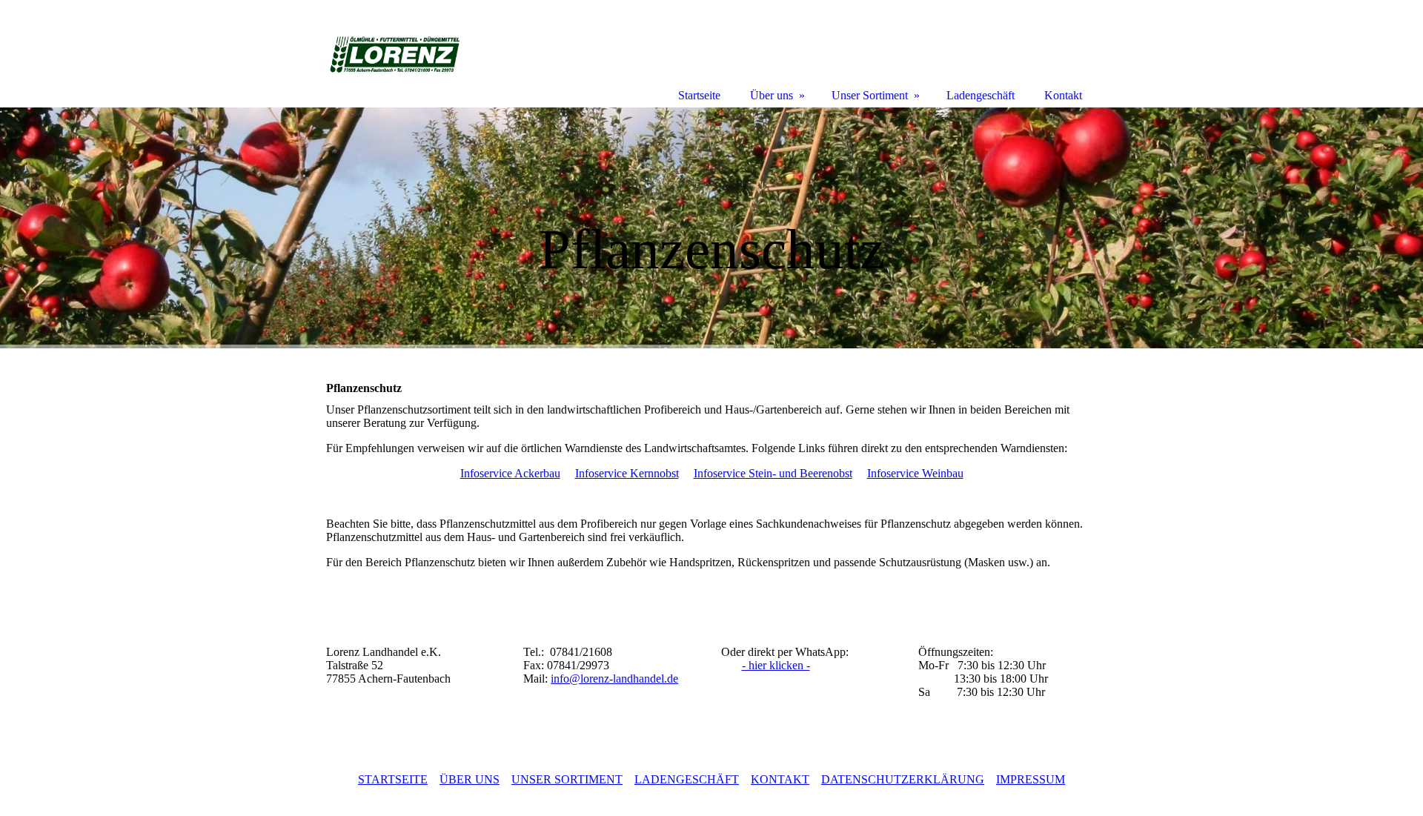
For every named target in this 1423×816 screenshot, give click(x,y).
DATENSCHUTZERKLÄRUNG (902, 779)
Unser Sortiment (870, 95)
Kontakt (1063, 95)
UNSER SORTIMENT (567, 779)
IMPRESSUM (1030, 779)
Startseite (699, 95)
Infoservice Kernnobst (627, 473)
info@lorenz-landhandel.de (614, 678)
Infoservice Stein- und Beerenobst (773, 473)
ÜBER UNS (469, 779)
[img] (711, 227)
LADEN (686, 779)
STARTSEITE (393, 779)
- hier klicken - (776, 665)
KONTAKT (780, 779)
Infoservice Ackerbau (510, 473)
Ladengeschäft (980, 95)
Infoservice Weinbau (915, 473)
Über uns (771, 95)
